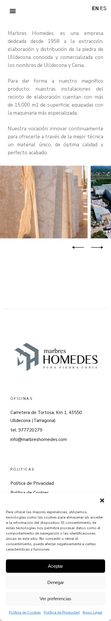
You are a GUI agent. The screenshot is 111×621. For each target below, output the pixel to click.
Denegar (55, 582)
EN (95, 8)
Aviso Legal (92, 612)
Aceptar (55, 566)
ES (103, 8)
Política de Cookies (25, 612)
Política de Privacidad (62, 612)
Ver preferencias (55, 598)
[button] (102, 500)
